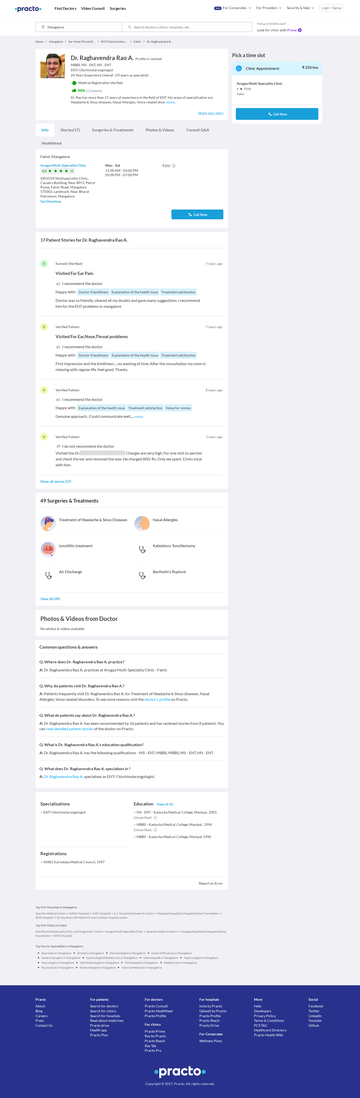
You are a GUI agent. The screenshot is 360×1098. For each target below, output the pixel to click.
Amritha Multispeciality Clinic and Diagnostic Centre (69, 931)
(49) (50, 599)
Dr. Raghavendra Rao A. (63, 776)
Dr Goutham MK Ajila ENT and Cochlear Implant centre (92, 917)
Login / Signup (331, 8)
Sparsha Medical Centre (51, 913)
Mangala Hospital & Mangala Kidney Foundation (188, 913)
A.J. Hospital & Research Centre (134, 913)
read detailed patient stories (69, 728)
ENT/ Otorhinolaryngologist (64, 812)
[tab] (45, 129)
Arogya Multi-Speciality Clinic (63, 165)
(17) (70, 129)
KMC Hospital (101, 913)
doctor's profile (157, 699)
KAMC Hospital (79, 913)
